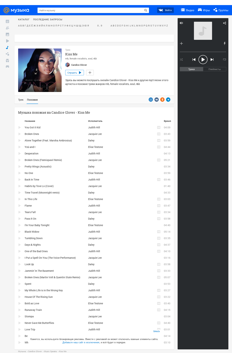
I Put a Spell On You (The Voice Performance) (50, 257)
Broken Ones (32, 134)
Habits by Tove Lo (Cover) (39, 186)
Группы (223, 10)
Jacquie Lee (95, 134)
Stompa (29, 316)
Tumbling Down (34, 238)
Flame (28, 205)
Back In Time (32, 179)
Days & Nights (33, 244)
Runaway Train (33, 310)
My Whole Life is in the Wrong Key (44, 290)
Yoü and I (30, 147)
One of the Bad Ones (36, 251)
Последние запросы (47, 19)
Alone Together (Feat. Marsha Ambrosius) (48, 140)
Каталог (24, 19)
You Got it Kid (32, 127)
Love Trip (30, 329)
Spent (28, 283)
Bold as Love (32, 303)
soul (90, 58)
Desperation (31, 153)
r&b (95, 58)
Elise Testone (95, 147)
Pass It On (30, 218)
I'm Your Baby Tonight (37, 225)
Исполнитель (95, 121)
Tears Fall (30, 212)
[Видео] (7, 41)
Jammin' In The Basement (39, 270)
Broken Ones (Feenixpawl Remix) (43, 160)
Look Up (29, 264)
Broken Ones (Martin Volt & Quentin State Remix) (52, 277)
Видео (189, 10)
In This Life (31, 199)
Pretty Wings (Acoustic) (38, 166)
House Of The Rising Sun (39, 297)
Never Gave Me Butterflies (39, 323)
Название (30, 121)
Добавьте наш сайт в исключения (81, 342)
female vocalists (78, 58)
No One (29, 173)
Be (26, 336)
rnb (67, 58)
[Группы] (7, 54)
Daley (91, 140)
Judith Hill (94, 127)
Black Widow (32, 231)
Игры (206, 10)
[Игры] (7, 67)
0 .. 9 (99, 25)
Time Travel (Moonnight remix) (42, 192)
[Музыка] (7, 47)
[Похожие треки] (224, 43)
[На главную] (18, 10)
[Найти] (145, 10)
